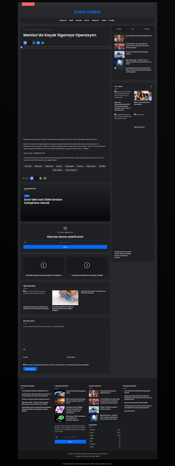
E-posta (26, 357)
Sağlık (86, 20)
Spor (91, 441)
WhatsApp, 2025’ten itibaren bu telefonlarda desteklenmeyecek (75, 418)
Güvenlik (50, 166)
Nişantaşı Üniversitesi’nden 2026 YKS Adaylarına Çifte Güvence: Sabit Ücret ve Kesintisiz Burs (122, 106)
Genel (27, 196)
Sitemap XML (71, 453)
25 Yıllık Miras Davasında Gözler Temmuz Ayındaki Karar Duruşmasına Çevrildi (122, 254)
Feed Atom (97, 453)
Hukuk (59, 166)
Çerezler (87, 464)
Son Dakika (58, 170)
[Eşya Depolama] (143, 119)
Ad (24, 349)
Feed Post (104, 453)
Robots (85, 453)
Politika (102, 166)
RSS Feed (79, 453)
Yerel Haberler (72, 170)
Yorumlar (147, 29)
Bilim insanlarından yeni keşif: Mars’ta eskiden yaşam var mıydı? (76, 401)
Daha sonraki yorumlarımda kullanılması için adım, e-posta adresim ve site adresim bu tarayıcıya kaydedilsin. (57, 365)
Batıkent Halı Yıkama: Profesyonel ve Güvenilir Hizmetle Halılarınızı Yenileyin (36, 307)
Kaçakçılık (69, 166)
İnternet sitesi (71, 357)
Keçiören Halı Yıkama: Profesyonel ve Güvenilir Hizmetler (93, 292)
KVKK (92, 464)
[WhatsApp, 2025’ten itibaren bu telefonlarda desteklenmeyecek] (60, 418)
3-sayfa (28, 166)
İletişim (111, 20)
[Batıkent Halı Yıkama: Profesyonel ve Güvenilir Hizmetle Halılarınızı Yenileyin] (36, 297)
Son (132, 29)
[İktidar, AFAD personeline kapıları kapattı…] (119, 54)
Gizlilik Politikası (79, 464)
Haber (71, 20)
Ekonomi (79, 20)
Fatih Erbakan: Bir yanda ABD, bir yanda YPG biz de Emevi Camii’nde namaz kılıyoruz (137, 46)
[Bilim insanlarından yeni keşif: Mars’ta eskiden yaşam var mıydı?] (60, 401)
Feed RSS (90, 453)
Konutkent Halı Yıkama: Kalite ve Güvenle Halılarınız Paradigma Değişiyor (63, 308)
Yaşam (104, 20)
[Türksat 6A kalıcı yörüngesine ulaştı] (60, 393)
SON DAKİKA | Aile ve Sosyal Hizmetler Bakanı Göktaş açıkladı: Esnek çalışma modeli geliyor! (138, 70)
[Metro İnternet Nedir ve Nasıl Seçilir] (143, 96)
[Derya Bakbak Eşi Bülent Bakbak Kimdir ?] (119, 38)
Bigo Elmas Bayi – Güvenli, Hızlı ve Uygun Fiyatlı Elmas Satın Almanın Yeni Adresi (138, 62)
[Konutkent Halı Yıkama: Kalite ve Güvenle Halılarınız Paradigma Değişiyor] (65, 297)
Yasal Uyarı (109, 464)
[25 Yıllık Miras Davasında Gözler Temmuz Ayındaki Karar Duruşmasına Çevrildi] (123, 182)
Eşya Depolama (139, 127)
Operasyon (92, 166)
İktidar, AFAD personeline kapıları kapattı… (108, 408)
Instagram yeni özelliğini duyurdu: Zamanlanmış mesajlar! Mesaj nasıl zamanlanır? (74, 410)
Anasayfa (63, 20)
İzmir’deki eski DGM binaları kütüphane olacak (43, 201)
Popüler (119, 29)
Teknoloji (95, 20)
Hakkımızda (66, 464)
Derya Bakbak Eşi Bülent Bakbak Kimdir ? (108, 392)
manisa (80, 166)
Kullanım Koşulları (100, 464)
